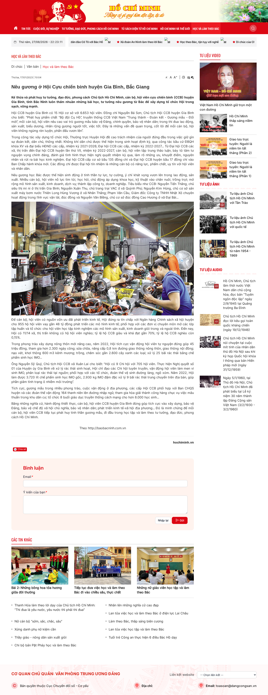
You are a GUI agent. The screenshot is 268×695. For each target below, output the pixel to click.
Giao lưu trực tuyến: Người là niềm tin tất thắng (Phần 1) (240, 169)
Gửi (182, 520)
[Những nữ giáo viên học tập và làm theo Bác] (165, 565)
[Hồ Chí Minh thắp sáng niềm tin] (213, 123)
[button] (253, 28)
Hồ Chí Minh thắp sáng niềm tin (241, 120)
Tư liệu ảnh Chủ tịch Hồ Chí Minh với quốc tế (242, 222)
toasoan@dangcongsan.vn (236, 686)
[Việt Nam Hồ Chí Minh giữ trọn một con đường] (228, 81)
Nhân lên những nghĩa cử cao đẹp (134, 605)
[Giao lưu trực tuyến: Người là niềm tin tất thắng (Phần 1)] (213, 169)
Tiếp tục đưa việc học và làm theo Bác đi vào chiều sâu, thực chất (99, 590)
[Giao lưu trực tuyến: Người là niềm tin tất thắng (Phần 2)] (213, 146)
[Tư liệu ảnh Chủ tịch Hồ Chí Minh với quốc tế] (213, 224)
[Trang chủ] (15, 28)
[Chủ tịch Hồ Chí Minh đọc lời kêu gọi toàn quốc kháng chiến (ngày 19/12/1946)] (210, 320)
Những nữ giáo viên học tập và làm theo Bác (163, 590)
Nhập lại (163, 520)
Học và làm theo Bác (58, 67)
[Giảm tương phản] (192, 77)
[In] (183, 77)
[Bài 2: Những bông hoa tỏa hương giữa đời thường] (39, 565)
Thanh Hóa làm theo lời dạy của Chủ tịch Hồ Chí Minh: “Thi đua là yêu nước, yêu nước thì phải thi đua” (55, 607)
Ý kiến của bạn (35, 492)
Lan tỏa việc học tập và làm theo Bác (136, 629)
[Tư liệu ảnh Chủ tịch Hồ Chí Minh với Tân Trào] (213, 200)
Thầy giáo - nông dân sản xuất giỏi (41, 637)
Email (28, 477)
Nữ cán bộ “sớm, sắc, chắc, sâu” (38, 621)
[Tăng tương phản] (188, 77)
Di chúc (17, 66)
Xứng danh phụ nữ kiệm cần (35, 629)
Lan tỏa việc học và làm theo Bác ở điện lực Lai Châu (148, 613)
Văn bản (33, 66)
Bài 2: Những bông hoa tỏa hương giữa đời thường (36, 590)
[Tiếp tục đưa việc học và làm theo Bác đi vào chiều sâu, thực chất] (102, 565)
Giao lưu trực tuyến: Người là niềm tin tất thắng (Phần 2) (240, 146)
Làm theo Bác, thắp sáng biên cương (136, 621)
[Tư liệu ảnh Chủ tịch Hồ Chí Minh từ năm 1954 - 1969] (213, 248)
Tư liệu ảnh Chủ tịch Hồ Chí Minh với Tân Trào (242, 198)
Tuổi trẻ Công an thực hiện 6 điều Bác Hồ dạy (143, 637)
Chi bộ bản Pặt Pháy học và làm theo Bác (45, 645)
